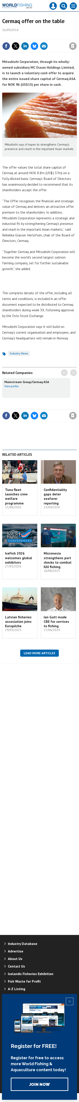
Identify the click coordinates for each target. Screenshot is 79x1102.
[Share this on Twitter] (16, 46)
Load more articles (39, 653)
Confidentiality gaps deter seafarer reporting (55, 496)
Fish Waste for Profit (24, 981)
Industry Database (22, 943)
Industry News (19, 353)
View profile (11, 386)
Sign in (21, 37)
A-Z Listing (16, 989)
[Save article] (73, 46)
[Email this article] (44, 46)
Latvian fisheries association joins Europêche (18, 621)
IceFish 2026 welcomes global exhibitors (18, 558)
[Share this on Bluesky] (34, 46)
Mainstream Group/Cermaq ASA (26, 382)
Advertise (15, 951)
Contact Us (16, 966)
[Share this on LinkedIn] (25, 46)
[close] (76, 37)
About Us (15, 958)
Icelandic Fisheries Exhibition (30, 974)
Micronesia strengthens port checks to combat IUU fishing (58, 560)
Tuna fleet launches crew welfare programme (16, 496)
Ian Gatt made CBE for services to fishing (56, 621)
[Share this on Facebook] (6, 46)
